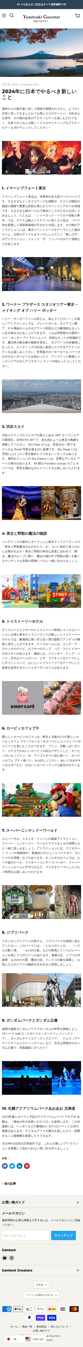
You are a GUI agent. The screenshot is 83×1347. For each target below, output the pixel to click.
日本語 (39, 1285)
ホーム (14, 1326)
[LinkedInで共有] (19, 1166)
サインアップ (63, 1235)
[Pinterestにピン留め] (27, 1166)
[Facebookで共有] (5, 1166)
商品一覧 (27, 1326)
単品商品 (41, 1326)
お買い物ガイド (41, 1330)
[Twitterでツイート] (12, 1166)
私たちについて (59, 1326)
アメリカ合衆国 (39, 1295)
